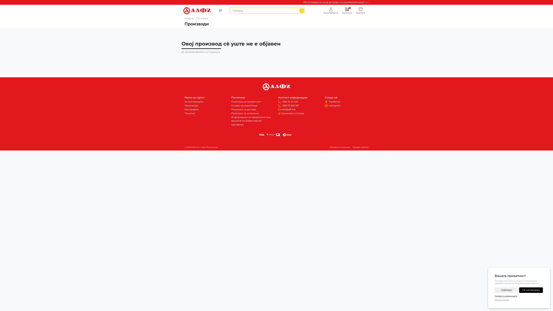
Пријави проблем (361, 147)
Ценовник (237, 124)
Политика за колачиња (245, 113)
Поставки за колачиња (340, 147)
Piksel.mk (276, 147)
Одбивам (506, 290)
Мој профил (191, 109)
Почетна (188, 18)
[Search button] (302, 10)
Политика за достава (243, 109)
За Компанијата (193, 101)
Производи (191, 105)
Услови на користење (244, 105)
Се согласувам (531, 290)
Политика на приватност (246, 101)
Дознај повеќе (502, 300)
